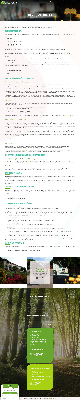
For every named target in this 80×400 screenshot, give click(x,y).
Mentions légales (52, 398)
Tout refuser (10, 395)
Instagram (40, 271)
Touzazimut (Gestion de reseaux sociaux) (28, 161)
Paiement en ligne (56, 1)
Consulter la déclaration (12, 253)
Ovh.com (30, 168)
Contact (77, 1)
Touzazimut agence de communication (15, 195)
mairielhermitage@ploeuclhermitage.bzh (35, 376)
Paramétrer (14, 398)
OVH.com (24, 151)
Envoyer (49, 324)
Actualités (72, 1)
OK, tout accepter (10, 393)
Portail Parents (65, 1)
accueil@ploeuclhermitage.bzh (35, 339)
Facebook (39, 269)
